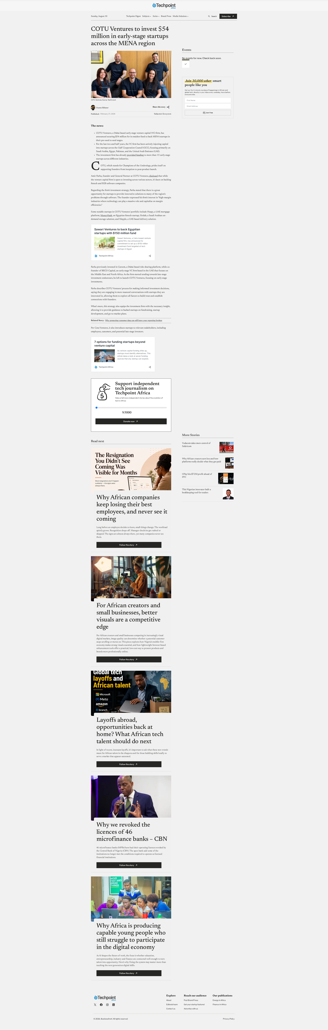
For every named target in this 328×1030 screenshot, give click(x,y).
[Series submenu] (159, 16)
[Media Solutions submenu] (187, 16)
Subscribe (226, 16)
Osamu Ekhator (102, 108)
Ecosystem (167, 114)
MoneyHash (106, 215)
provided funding (135, 155)
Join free (209, 112)
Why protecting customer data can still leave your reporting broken (133, 321)
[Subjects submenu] (150, 16)
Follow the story (126, 545)
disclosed (153, 176)
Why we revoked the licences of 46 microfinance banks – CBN (131, 832)
